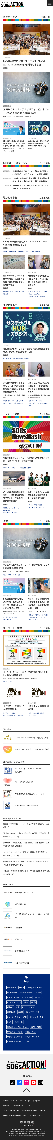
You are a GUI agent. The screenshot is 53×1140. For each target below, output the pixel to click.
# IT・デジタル (40, 617)
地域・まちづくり (15, 1036)
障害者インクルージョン (18, 1027)
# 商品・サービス (33, 619)
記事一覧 (46, 17)
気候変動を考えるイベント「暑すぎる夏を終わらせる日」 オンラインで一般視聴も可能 (30, 172)
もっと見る (44, 163)
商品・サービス (32, 1036)
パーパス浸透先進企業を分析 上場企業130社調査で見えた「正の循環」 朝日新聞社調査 (31, 179)
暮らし (11, 1007)
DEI (25, 1017)
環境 (22, 987)
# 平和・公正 (7, 619)
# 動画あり (38, 251)
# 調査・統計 (7, 510)
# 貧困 (45, 615)
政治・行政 (31, 1031)
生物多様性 (12, 992)
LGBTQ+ (19, 1022)
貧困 (26, 1002)
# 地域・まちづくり (9, 401)
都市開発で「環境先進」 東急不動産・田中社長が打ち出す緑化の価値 (26, 844)
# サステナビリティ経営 (10, 512)
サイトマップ (25, 1101)
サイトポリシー (38, 1101)
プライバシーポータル (37, 1115)
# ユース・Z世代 (29, 251)
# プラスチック (32, 715)
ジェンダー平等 (37, 1017)
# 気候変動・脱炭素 (25, 468)
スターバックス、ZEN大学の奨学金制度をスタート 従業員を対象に (30, 187)
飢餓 (34, 1002)
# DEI (11, 682)
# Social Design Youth (9, 251)
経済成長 (11, 1012)
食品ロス (39, 997)
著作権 (43, 1110)
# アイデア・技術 (11, 403)
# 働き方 (5, 294)
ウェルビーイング (15, 1031)
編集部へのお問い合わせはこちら (14, 1115)
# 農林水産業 (19, 401)
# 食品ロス (31, 615)
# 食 (4, 403)
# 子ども (21, 292)
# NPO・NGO (13, 617)
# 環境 (42, 713)
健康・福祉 (36, 1027)
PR (27, 1041)
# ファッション (32, 292)
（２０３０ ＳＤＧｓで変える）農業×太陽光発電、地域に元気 (25, 854)
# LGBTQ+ (6, 682)
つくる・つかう (14, 1002)
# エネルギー (21, 403)
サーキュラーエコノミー (31, 992)
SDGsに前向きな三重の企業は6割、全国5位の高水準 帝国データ (26, 835)
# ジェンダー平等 (8, 715)
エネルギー (27, 997)
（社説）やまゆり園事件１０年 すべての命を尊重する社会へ (26, 872)
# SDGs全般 (20, 251)
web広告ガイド (18, 1106)
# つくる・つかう (33, 296)
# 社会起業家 (20, 359)
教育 (21, 1012)
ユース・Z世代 (14, 1017)
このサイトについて (10, 1101)
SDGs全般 (12, 987)
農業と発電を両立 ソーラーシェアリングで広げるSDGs (26, 825)
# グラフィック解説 (9, 713)
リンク (29, 1106)
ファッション (28, 1007)
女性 (10, 1022)
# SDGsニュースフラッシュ (11, 468)
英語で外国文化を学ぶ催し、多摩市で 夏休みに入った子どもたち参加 (25, 863)
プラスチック (13, 997)
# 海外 (29, 405)
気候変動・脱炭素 (35, 987)
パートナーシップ (15, 1041)
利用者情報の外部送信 (29, 1110)
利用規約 (6, 1106)
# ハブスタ (6, 359)
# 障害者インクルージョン (10, 292)
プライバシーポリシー (11, 1110)
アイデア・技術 (33, 1012)
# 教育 (29, 401)
